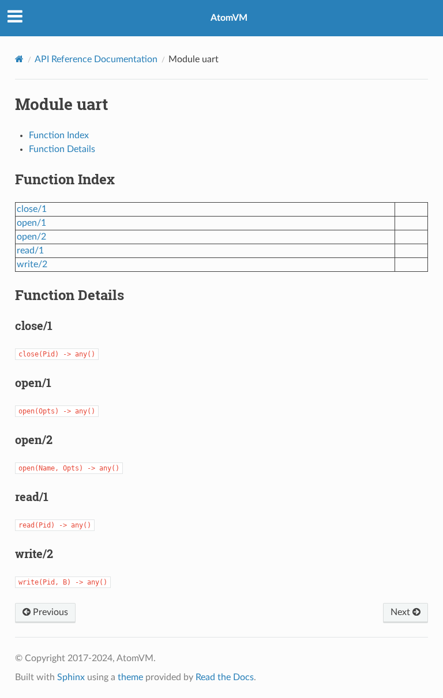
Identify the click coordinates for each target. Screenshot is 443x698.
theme (130, 677)
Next (401, 612)
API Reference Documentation (96, 59)
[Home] (19, 59)
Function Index (59, 135)
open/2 (31, 236)
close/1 (32, 209)
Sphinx (71, 677)
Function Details (62, 149)
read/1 (30, 250)
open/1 (31, 222)
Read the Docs (225, 677)
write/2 (32, 264)
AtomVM (229, 17)
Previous (49, 612)
